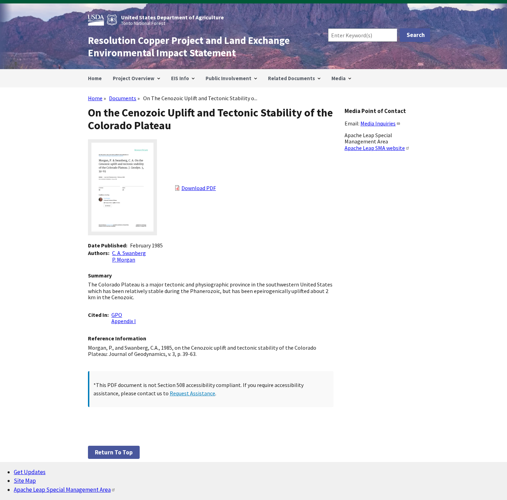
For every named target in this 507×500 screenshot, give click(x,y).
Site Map (25, 480)
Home (95, 98)
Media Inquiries (378, 123)
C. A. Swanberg (129, 252)
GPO (116, 314)
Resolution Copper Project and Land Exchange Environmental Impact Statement (189, 46)
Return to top (114, 452)
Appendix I (123, 321)
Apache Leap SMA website (375, 147)
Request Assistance (192, 393)
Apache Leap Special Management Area (62, 489)
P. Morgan (123, 259)
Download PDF (198, 188)
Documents (122, 98)
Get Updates (30, 472)
